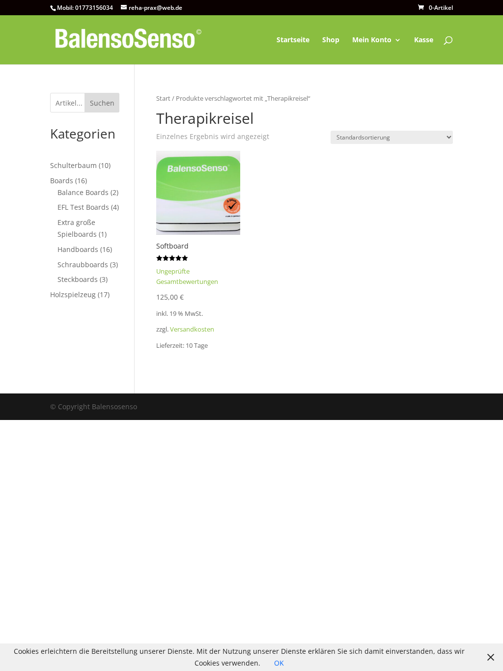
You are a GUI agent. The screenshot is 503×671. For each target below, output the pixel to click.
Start (163, 98)
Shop (330, 40)
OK (279, 663)
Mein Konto (371, 40)
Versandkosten (192, 329)
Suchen (102, 103)
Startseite (293, 40)
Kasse (423, 40)
